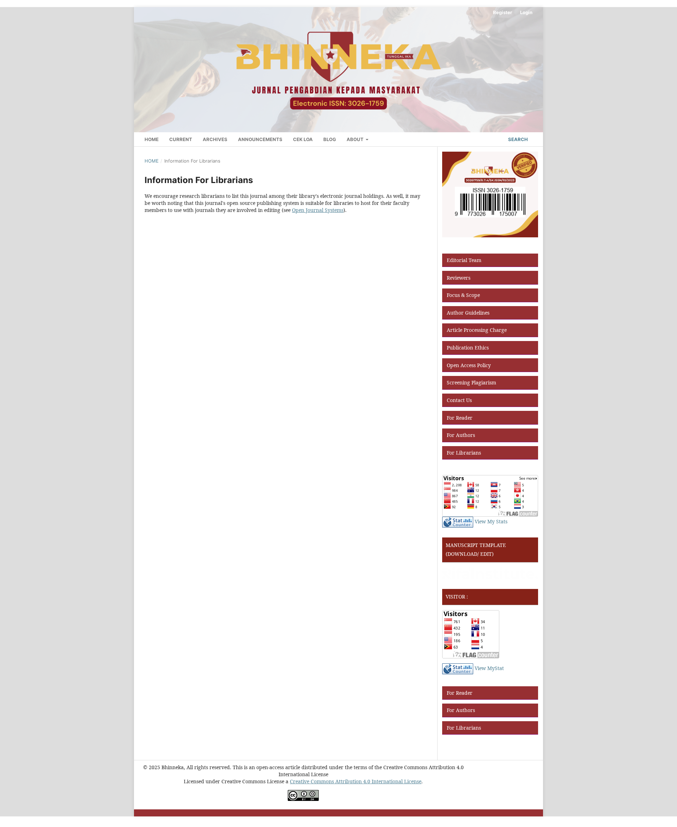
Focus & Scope (463, 295)
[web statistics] (457, 668)
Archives (215, 139)
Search (517, 139)
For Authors (461, 435)
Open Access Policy (469, 365)
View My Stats (491, 521)
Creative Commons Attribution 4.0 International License (355, 781)
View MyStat (489, 668)
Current (180, 139)
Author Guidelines (468, 312)
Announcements (260, 139)
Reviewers (458, 277)
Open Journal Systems (317, 210)
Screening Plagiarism (471, 382)
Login (526, 12)
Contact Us (459, 400)
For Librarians (464, 452)
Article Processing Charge (477, 330)
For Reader (459, 417)
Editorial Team (464, 260)
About (356, 139)
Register (502, 12)
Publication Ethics (468, 347)
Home (152, 139)
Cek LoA (303, 139)
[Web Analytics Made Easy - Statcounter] (457, 521)
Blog (329, 139)
